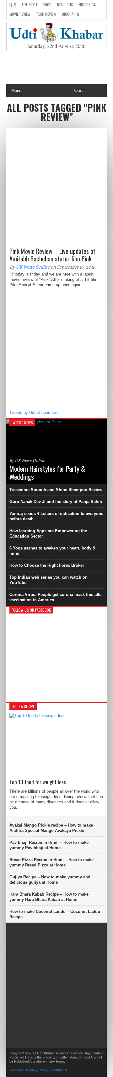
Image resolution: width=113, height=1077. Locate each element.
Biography (70, 14)
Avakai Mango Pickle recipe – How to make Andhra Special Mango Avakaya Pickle (51, 828)
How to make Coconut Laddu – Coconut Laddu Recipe (54, 914)
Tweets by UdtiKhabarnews (34, 412)
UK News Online (33, 267)
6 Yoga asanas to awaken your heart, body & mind (52, 551)
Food (47, 4)
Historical (88, 4)
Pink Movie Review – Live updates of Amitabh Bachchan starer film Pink (52, 254)
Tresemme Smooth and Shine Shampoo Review (55, 489)
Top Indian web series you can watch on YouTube (48, 580)
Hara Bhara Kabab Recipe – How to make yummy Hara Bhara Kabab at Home (49, 897)
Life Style (30, 4)
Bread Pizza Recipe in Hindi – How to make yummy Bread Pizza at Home (51, 862)
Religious (65, 4)
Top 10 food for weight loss (37, 782)
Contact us (59, 1070)
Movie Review (19, 14)
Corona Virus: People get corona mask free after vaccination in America (56, 597)
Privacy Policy (37, 1070)
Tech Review (46, 14)
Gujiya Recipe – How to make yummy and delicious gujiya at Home (49, 880)
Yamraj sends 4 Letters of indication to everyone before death (56, 516)
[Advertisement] (56, 67)
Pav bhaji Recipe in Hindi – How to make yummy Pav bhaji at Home (49, 845)
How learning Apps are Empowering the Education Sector (48, 533)
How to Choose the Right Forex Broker (46, 565)
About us (16, 1070)
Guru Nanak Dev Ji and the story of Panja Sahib (55, 501)
